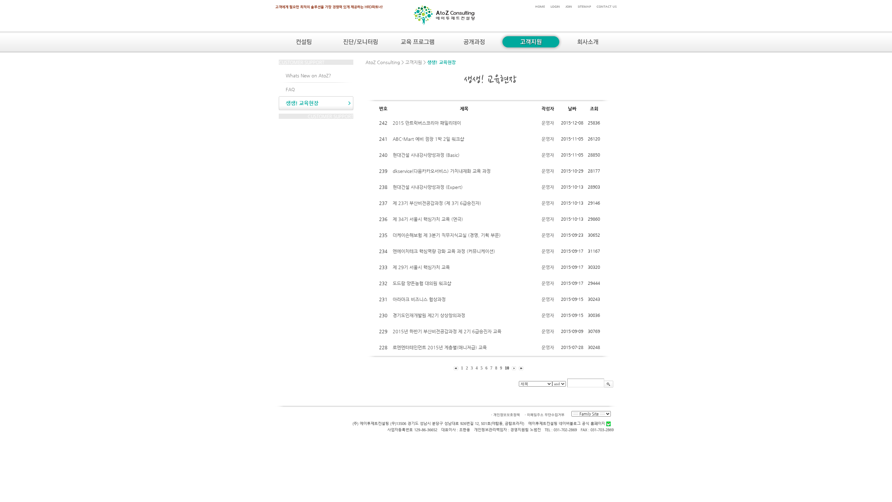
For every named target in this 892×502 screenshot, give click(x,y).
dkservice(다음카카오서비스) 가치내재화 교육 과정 (442, 171)
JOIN (569, 6)
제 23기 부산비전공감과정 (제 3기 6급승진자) (437, 203)
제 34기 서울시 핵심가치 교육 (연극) (428, 219)
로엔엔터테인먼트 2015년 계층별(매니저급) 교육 (440, 347)
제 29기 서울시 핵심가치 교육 (421, 267)
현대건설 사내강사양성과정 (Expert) (428, 187)
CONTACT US (607, 6)
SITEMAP (584, 6)
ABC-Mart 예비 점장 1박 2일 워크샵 (428, 139)
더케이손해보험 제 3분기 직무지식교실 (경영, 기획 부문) (447, 235)
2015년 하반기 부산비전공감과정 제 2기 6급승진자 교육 (447, 331)
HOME (540, 6)
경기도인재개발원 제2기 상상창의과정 (429, 315)
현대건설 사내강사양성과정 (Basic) (426, 155)
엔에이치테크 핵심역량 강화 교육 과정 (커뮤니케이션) (444, 251)
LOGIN (555, 6)
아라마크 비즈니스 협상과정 (419, 299)
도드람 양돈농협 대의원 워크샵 (422, 283)
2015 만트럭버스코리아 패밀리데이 (427, 123)
